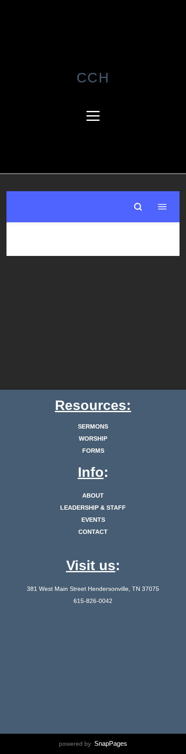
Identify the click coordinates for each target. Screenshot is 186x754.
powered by (93, 743)
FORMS (93, 450)
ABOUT (93, 495)
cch (93, 77)
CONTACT (93, 531)
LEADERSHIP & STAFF (93, 507)
